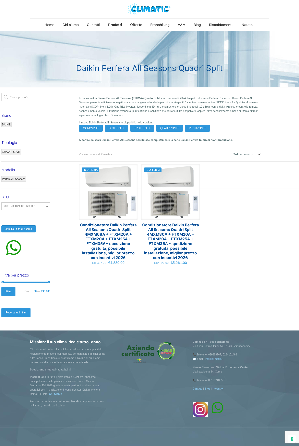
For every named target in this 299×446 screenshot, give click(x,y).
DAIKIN (6, 124)
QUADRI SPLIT (169, 128)
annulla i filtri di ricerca (18, 228)
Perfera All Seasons (13, 178)
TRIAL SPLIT (142, 128)
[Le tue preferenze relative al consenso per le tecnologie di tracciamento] (292, 439)
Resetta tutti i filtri (15, 312)
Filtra (8, 291)
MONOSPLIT (91, 128)
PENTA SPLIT (197, 128)
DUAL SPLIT (116, 128)
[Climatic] (149, 9)
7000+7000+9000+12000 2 (19, 206)
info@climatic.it (214, 358)
